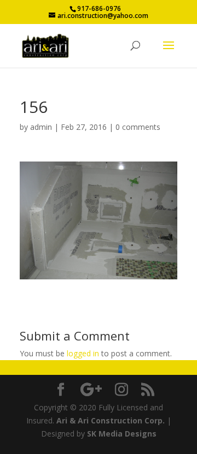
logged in (83, 353)
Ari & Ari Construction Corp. (110, 420)
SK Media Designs (122, 433)
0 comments (137, 127)
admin (41, 127)
